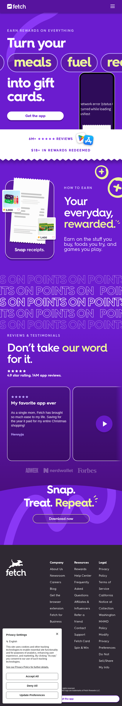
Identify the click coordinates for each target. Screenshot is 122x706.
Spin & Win (81, 647)
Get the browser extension (57, 601)
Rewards (80, 569)
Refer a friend (79, 618)
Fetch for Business (56, 618)
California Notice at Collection (106, 601)
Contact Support (80, 631)
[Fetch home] (16, 6)
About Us (56, 569)
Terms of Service (105, 585)
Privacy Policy (104, 572)
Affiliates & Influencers (82, 605)
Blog (53, 588)
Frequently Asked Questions (81, 588)
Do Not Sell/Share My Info (106, 660)
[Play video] (104, 424)
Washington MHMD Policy (107, 621)
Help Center (83, 575)
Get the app (67, 698)
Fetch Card (82, 641)
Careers (55, 582)
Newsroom (57, 575)
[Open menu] (112, 6)
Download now (61, 518)
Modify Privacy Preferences (107, 641)
